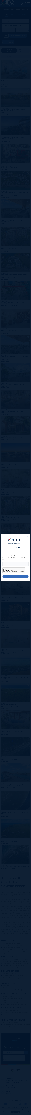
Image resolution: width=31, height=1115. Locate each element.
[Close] (26, 537)
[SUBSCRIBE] (15, 576)
